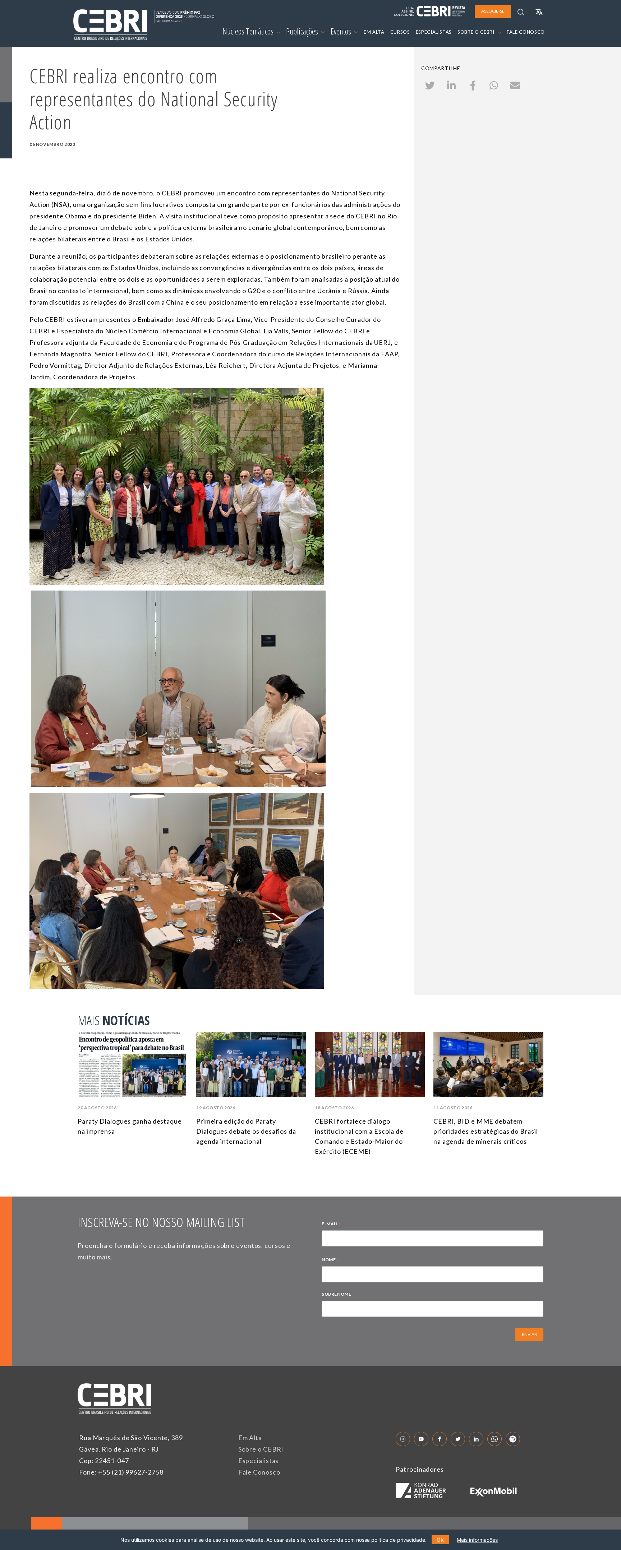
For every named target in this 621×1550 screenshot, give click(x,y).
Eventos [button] (342, 31)
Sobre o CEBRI (261, 1449)
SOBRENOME (336, 1294)
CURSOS (400, 32)
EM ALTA (374, 32)
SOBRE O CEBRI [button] (476, 32)
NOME (331, 1260)
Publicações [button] (302, 31)
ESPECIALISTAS (434, 32)
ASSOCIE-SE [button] (493, 11)
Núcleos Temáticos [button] (248, 31)
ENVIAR (529, 1334)
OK (440, 1540)
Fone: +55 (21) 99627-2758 (121, 1472)
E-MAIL (332, 1225)
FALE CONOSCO (526, 32)
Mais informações (477, 1540)
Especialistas (258, 1461)
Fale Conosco (259, 1472)
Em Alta (250, 1438)
